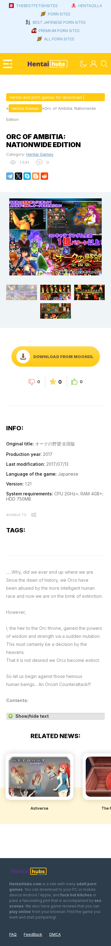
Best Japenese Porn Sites (59, 22)
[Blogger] (35, 176)
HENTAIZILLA (90, 5)
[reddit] (44, 176)
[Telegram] (10, 176)
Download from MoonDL (63, 356)
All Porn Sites (59, 39)
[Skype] (27, 176)
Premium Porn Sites (59, 30)
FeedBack (33, 934)
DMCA (55, 934)
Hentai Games (39, 154)
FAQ (13, 934)
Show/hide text (32, 716)
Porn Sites (59, 14)
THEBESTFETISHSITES (37, 5)
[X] (18, 176)
